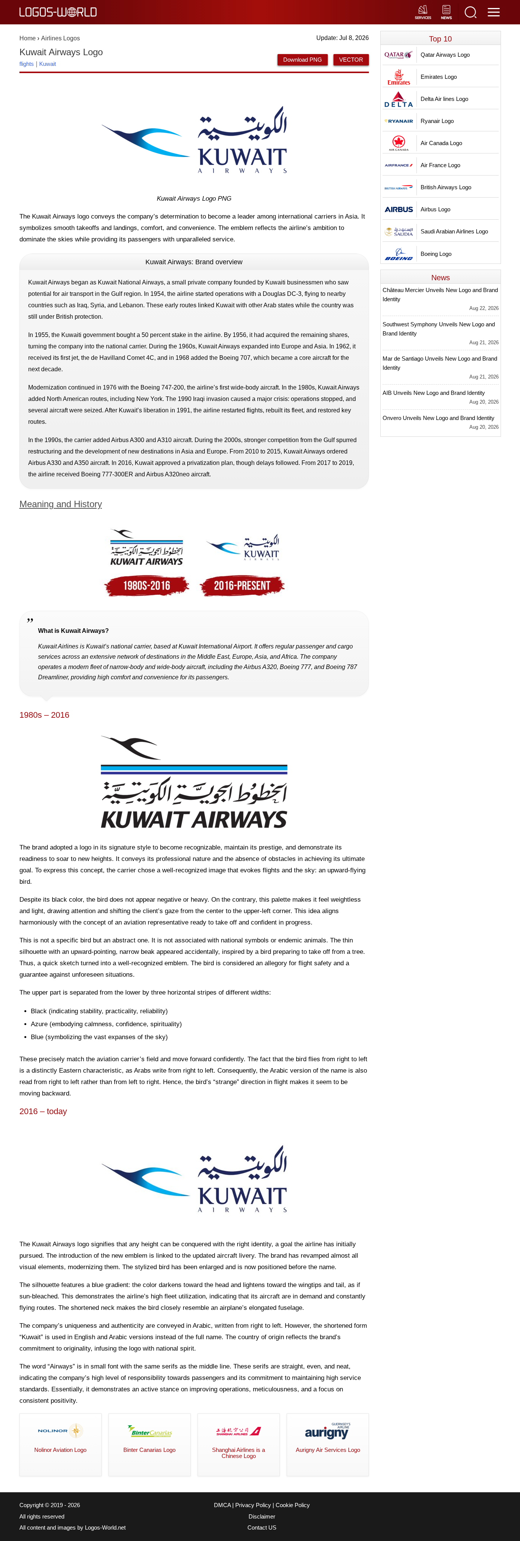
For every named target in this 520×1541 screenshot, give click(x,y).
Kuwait (47, 64)
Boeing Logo (436, 254)
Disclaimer (262, 1517)
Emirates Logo (439, 76)
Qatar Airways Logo (445, 54)
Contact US (261, 1528)
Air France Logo (440, 165)
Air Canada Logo (441, 143)
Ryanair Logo (437, 121)
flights (26, 64)
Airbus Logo (435, 209)
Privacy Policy (253, 1505)
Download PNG (302, 59)
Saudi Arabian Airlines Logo (454, 231)
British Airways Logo (446, 187)
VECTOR (351, 59)
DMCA (222, 1505)
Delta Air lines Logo (444, 99)
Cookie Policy (293, 1505)
